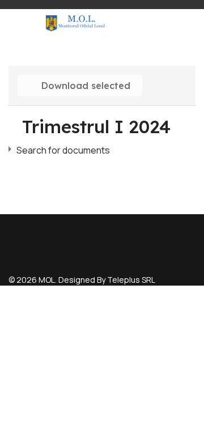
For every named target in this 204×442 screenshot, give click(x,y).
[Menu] (27, 23)
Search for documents (63, 150)
